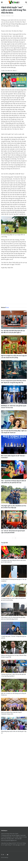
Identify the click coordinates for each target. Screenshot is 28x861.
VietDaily (6, 857)
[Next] (15, 538)
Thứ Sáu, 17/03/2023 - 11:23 (7, 15)
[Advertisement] (14, 287)
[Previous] (13, 538)
